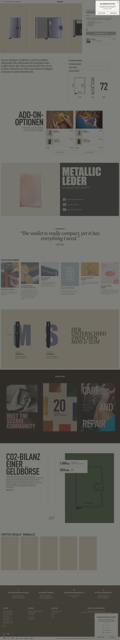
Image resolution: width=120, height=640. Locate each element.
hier (111, 8)
